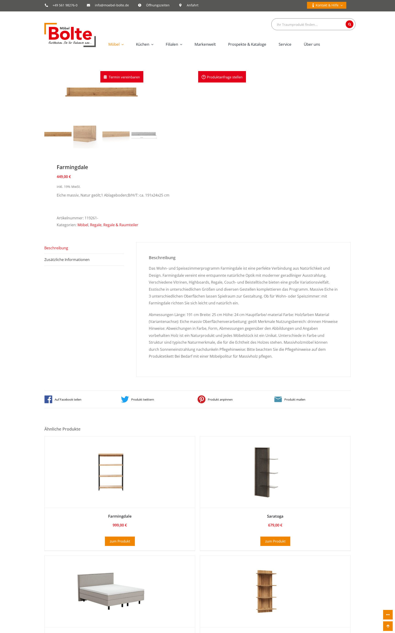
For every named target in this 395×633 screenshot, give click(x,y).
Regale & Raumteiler (120, 224)
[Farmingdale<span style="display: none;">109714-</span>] (111, 449)
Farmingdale (120, 516)
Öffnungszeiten (158, 5)
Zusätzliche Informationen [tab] (67, 259)
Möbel (82, 224)
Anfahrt (192, 5)
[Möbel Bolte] (70, 24)
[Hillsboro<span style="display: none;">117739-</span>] (266, 568)
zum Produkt (120, 541)
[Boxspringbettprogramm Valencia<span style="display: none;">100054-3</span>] (111, 568)
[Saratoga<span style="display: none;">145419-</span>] (266, 449)
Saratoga (275, 516)
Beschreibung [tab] (56, 247)
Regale (95, 224)
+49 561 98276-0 (65, 5)
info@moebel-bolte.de (112, 5)
